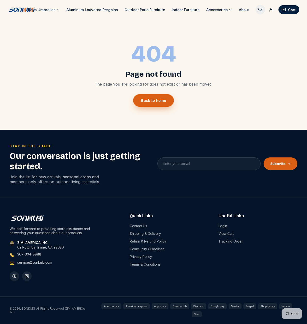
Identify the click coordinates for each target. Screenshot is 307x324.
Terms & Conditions (145, 264)
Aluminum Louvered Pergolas (92, 9)
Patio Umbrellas (41, 9)
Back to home (153, 100)
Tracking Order (230, 241)
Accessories (217, 9)
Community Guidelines (147, 249)
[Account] (271, 9)
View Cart (226, 233)
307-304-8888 (29, 254)
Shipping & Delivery (145, 233)
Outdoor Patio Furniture (144, 9)
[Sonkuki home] (22, 9)
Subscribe (277, 164)
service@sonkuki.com (34, 262)
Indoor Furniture (186, 9)
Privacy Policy (141, 257)
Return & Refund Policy (148, 241)
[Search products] (260, 9)
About (244, 9)
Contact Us (138, 226)
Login (222, 226)
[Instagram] (27, 276)
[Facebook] (14, 276)
